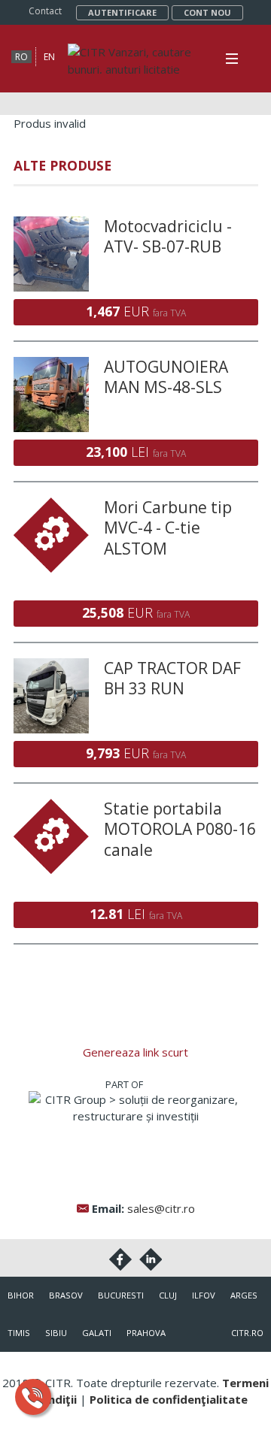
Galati (96, 1332)
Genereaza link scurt (135, 1052)
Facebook (120, 1259)
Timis (19, 1332)
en (49, 56)
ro (21, 56)
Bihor (21, 1295)
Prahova (146, 1332)
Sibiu (56, 1332)
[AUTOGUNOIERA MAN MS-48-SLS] (51, 365)
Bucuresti (121, 1295)
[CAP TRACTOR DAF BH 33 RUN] (51, 666)
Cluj (168, 1295)
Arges (243, 1295)
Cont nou (207, 12)
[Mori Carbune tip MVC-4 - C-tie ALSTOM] (51, 505)
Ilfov (203, 1295)
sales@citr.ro (161, 1208)
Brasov (66, 1295)
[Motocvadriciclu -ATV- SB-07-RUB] (51, 224)
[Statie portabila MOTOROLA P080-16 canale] (51, 807)
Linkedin (150, 1259)
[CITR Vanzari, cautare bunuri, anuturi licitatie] (132, 51)
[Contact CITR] (33, 1397)
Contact (45, 11)
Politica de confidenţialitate (169, 1399)
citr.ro (247, 1332)
